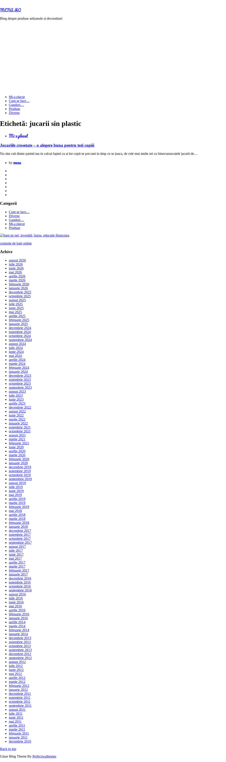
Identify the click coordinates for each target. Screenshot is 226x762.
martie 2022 (17, 419)
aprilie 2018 (17, 515)
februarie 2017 (19, 570)
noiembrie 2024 (20, 332)
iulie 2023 (16, 395)
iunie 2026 (16, 268)
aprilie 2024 (17, 360)
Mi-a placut (17, 97)
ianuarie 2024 (18, 371)
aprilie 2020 (17, 451)
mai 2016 (15, 606)
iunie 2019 (16, 491)
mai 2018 (15, 511)
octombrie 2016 (20, 586)
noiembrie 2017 (20, 534)
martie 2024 (17, 364)
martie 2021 (17, 439)
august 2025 (17, 300)
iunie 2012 (16, 670)
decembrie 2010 (20, 741)
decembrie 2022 (20, 407)
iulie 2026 (16, 264)
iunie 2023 (16, 399)
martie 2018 (17, 519)
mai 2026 (15, 272)
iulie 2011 (16, 713)
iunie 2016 (16, 602)
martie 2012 (17, 682)
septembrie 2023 (20, 387)
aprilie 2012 (17, 678)
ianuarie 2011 (18, 737)
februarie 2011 (19, 733)
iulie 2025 (16, 304)
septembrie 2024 (20, 340)
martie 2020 (17, 455)
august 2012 (17, 662)
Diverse (14, 113)
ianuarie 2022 (18, 423)
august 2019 (17, 483)
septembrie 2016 (20, 590)
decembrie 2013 (20, 638)
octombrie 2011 (19, 701)
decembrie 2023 (20, 375)
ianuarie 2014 (18, 634)
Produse (14, 109)
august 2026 (17, 260)
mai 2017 (15, 558)
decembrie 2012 (20, 654)
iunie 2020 (16, 447)
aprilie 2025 (17, 316)
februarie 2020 (19, 459)
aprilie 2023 (17, 403)
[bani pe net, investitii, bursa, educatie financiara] (34, 235)
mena (17, 162)
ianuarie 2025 (18, 324)
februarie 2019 (19, 507)
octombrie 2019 (20, 475)
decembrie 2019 (20, 467)
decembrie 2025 (20, 292)
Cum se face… (19, 101)
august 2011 (17, 709)
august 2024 (17, 344)
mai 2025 (15, 312)
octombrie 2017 (20, 538)
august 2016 (17, 594)
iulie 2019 (16, 487)
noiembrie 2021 (20, 427)
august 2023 (17, 391)
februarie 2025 (19, 320)
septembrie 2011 (20, 705)
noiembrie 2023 (20, 379)
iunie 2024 (16, 352)
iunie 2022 (16, 415)
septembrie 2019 (20, 479)
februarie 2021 (19, 443)
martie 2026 (17, 280)
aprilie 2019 (17, 499)
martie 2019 (17, 503)
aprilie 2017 (17, 562)
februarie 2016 (19, 614)
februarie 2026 (19, 284)
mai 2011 (15, 721)
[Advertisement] (113, 55)
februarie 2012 (19, 686)
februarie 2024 (19, 368)
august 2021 (17, 435)
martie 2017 (17, 566)
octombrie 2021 (20, 431)
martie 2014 (17, 626)
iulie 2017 (16, 550)
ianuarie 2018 (18, 527)
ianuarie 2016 (18, 618)
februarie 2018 (19, 523)
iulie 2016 (16, 598)
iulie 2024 (16, 348)
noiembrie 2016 (20, 582)
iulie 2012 (16, 666)
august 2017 (17, 546)
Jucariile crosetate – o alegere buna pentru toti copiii (47, 145)
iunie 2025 (16, 308)
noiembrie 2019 (20, 471)
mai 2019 (15, 495)
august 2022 (17, 411)
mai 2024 (15, 356)
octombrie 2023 (20, 383)
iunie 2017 (16, 554)
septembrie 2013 (20, 650)
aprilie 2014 (17, 622)
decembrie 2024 (20, 328)
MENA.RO (10, 10)
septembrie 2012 (20, 658)
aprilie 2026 (17, 276)
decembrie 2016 (20, 578)
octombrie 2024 (20, 336)
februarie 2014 (19, 630)
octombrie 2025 (20, 296)
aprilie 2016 (17, 610)
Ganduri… (16, 105)
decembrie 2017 (20, 531)
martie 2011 (17, 729)
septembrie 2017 (20, 542)
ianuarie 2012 (18, 690)
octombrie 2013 (20, 646)
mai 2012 (15, 674)
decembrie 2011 (20, 694)
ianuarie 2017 (18, 574)
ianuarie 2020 (18, 463)
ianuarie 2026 (18, 288)
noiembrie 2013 (20, 642)
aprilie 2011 (17, 725)
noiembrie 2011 (19, 697)
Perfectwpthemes (44, 756)
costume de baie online (16, 243)
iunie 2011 (16, 717)
